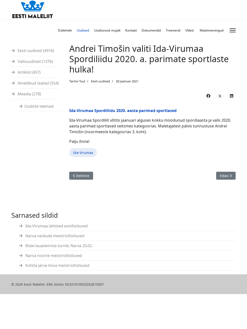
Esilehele (65, 30)
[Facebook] (208, 96)
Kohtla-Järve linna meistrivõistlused (56, 265)
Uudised (83, 30)
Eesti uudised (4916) (35, 50)
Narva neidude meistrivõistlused (54, 235)
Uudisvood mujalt (107, 30)
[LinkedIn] (231, 96)
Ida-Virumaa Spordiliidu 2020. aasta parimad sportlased (123, 110)
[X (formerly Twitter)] (220, 96)
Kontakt (131, 30)
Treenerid (173, 30)
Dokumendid (151, 30)
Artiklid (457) (29, 72)
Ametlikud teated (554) (38, 83)
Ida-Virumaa (83, 152)
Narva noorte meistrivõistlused (53, 255)
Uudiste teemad (39, 106)
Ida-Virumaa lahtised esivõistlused (56, 226)
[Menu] (233, 30)
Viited (189, 30)
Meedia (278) (29, 94)
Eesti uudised (100, 81)
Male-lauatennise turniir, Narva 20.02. (58, 245)
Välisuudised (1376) (35, 61)
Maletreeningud (212, 30)
